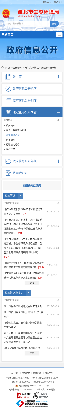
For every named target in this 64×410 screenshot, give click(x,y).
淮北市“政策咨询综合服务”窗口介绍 (22, 348)
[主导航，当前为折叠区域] (59, 34)
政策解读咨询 (48, 68)
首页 (7, 68)
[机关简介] (59, 126)
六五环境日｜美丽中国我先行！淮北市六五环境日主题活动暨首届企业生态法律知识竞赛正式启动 (23, 337)
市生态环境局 (32, 68)
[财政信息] (59, 150)
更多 (32, 283)
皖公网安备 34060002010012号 (33, 385)
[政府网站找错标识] (24, 395)
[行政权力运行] (59, 145)
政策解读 (10, 195)
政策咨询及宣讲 (14, 292)
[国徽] (6, 13)
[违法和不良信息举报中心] (32, 403)
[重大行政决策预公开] (59, 131)
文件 (24, 214)
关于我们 (15, 373)
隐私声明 (26, 373)
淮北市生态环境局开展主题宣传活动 (23, 306)
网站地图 (49, 373)
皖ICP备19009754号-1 (43, 382)
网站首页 (7, 34)
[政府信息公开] (32, 49)
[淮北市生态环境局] (37, 13)
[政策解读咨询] (59, 135)
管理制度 (37, 373)
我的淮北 (58, 2)
